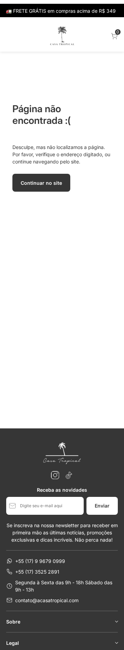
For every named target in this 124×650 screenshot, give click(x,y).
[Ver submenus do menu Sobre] (116, 621)
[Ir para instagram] (55, 475)
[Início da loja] (62, 36)
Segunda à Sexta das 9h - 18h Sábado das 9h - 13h (63, 586)
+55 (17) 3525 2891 (37, 572)
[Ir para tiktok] (69, 475)
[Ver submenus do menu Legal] (116, 643)
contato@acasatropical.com (47, 600)
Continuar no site (41, 183)
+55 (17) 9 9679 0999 (40, 561)
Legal (12, 643)
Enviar (102, 506)
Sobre (13, 622)
